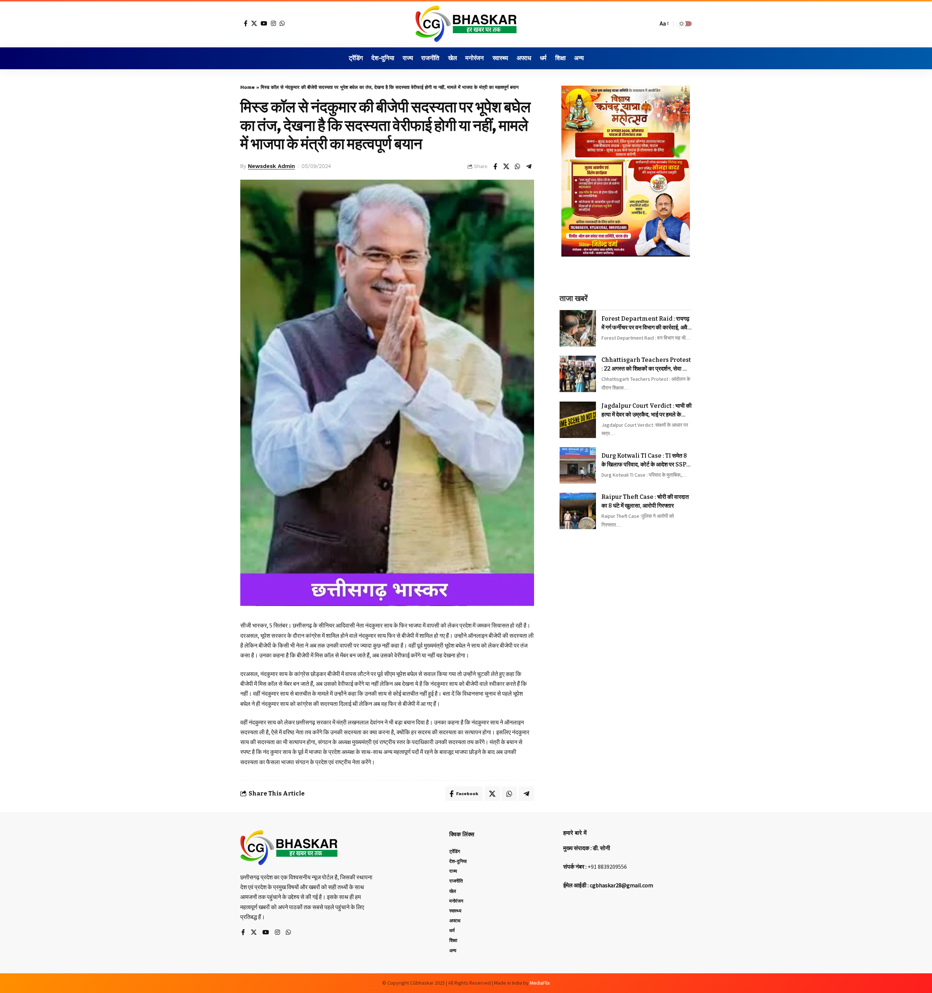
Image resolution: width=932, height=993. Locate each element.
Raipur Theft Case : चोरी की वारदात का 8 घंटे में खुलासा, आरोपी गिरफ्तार (645, 501)
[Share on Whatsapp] (518, 166)
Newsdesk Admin (271, 166)
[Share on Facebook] (495, 166)
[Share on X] (506, 166)
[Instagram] (273, 23)
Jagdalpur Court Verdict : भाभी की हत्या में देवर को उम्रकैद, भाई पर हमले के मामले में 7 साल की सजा (646, 410)
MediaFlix (540, 983)
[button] (650, 23)
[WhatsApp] (282, 23)
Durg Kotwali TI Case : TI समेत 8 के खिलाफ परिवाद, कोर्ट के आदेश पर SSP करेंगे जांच (644, 460)
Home (247, 87)
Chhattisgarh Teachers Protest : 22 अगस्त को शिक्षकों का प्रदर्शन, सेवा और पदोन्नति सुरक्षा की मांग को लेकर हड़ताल (646, 364)
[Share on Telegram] (529, 166)
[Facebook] (245, 23)
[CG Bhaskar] (465, 23)
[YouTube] (264, 23)
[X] (254, 23)
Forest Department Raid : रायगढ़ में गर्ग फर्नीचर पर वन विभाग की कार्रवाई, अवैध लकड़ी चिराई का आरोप (646, 323)
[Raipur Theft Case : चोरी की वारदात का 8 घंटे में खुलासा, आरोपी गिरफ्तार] (578, 511)
